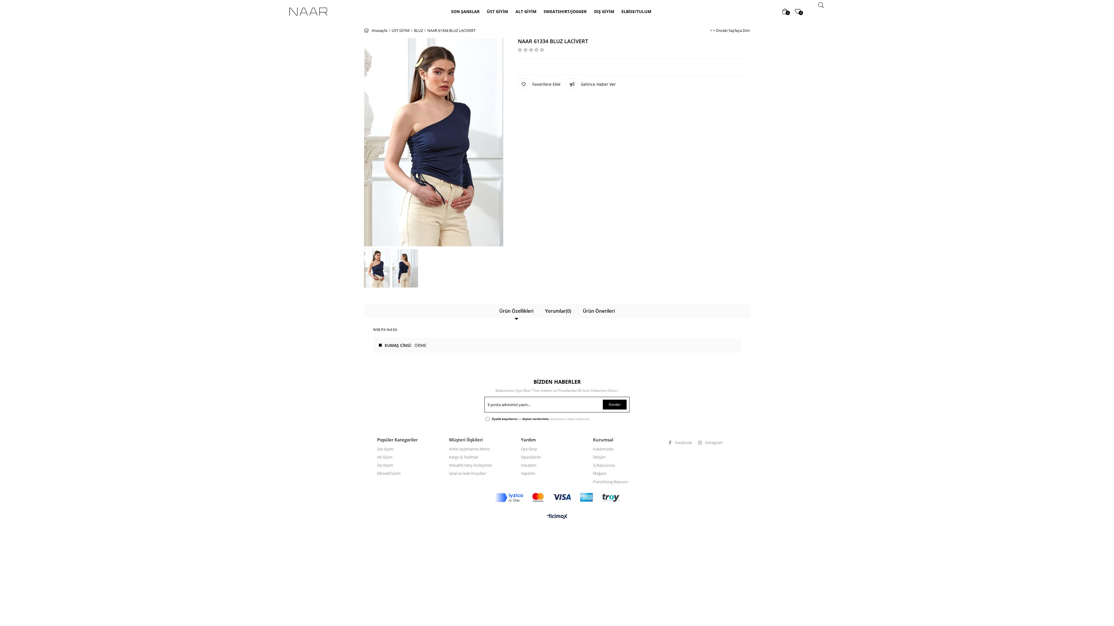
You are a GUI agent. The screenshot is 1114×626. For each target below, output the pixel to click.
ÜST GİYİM (497, 11)
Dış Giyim (385, 465)
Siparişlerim (531, 457)
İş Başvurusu (604, 465)
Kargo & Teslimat (463, 457)
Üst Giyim (385, 449)
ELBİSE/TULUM (636, 11)
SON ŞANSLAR (465, 11)
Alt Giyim (385, 457)
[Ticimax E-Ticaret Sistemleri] (557, 517)
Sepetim (528, 473)
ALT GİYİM (526, 11)
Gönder (615, 404)
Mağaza (599, 473)
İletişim (599, 457)
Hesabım (528, 465)
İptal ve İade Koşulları (467, 473)
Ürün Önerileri (599, 311)
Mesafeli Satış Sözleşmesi (470, 465)
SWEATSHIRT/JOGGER (565, 11)
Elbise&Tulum (389, 473)
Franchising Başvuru (610, 481)
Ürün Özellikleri (516, 311)
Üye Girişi (529, 449)
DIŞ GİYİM (604, 11)
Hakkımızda (603, 449)
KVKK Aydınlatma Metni (469, 449)
